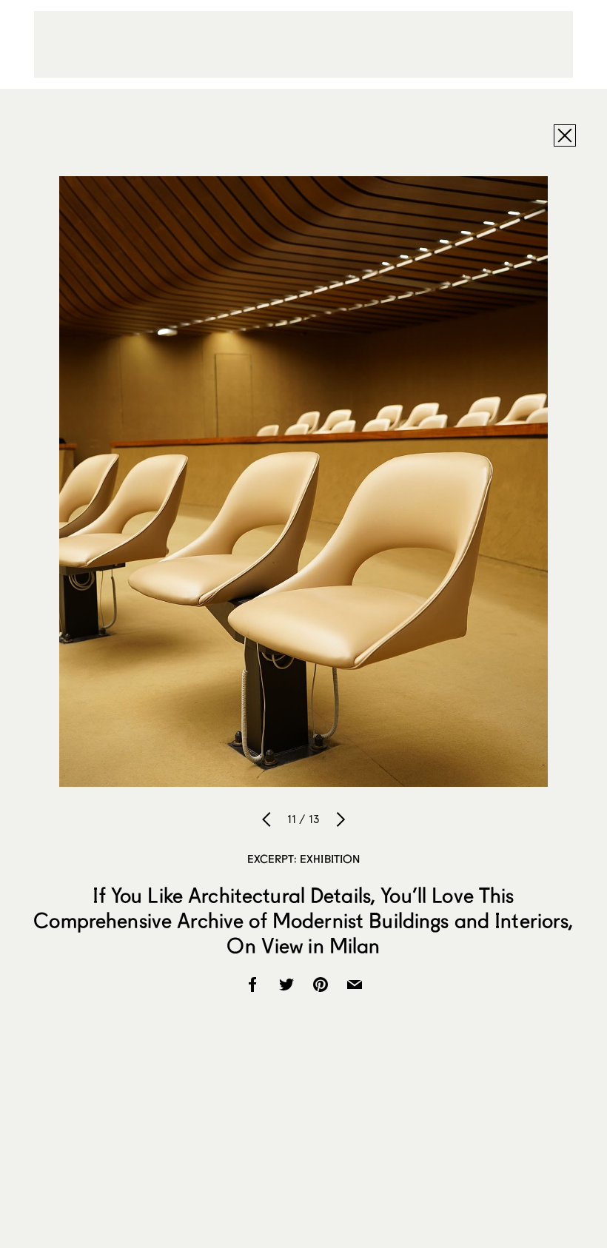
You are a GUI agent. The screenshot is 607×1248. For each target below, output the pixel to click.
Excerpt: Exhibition (303, 858)
